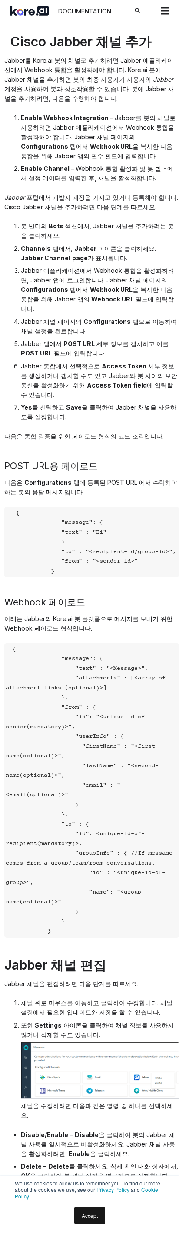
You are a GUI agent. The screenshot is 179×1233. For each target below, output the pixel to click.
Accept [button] (90, 1215)
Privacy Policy (112, 1189)
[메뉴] (165, 11)
